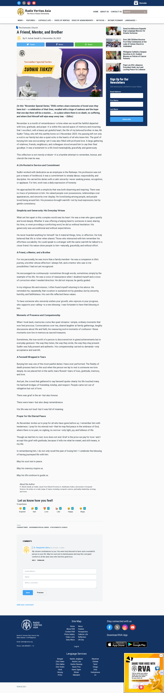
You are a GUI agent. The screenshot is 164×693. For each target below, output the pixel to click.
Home (95, 12)
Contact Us (116, 12)
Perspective (83, 632)
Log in (76, 646)
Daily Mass (70, 640)
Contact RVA (70, 632)
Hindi (60, 670)
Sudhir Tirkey (23, 527)
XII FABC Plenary (115, 20)
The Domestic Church (28, 27)
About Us (104, 12)
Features (30, 20)
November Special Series (39, 527)
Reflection (82, 637)
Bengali (60, 659)
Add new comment (25, 605)
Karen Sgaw (76, 670)
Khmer (76, 672)
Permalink (40, 560)
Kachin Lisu (76, 661)
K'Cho (60, 675)
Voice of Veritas (62, 20)
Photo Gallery (69, 634)
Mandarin (76, 675)
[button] (31, 44)
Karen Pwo (76, 667)
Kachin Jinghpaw (76, 659)
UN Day (81, 640)
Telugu (95, 667)
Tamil (95, 664)
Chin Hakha (60, 664)
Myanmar (95, 659)
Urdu (95, 670)
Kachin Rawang (76, 664)
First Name (114, 100)
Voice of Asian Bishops (82, 20)
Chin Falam (60, 661)
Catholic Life (44, 20)
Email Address (115, 92)
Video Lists (70, 637)
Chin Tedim (60, 667)
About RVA (70, 629)
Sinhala (95, 661)
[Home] (34, 11)
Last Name (114, 109)
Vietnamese (95, 672)
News (20, 20)
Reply (34, 560)
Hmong (60, 672)
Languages (130, 20)
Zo (95, 675)
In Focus (100, 20)
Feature (81, 629)
